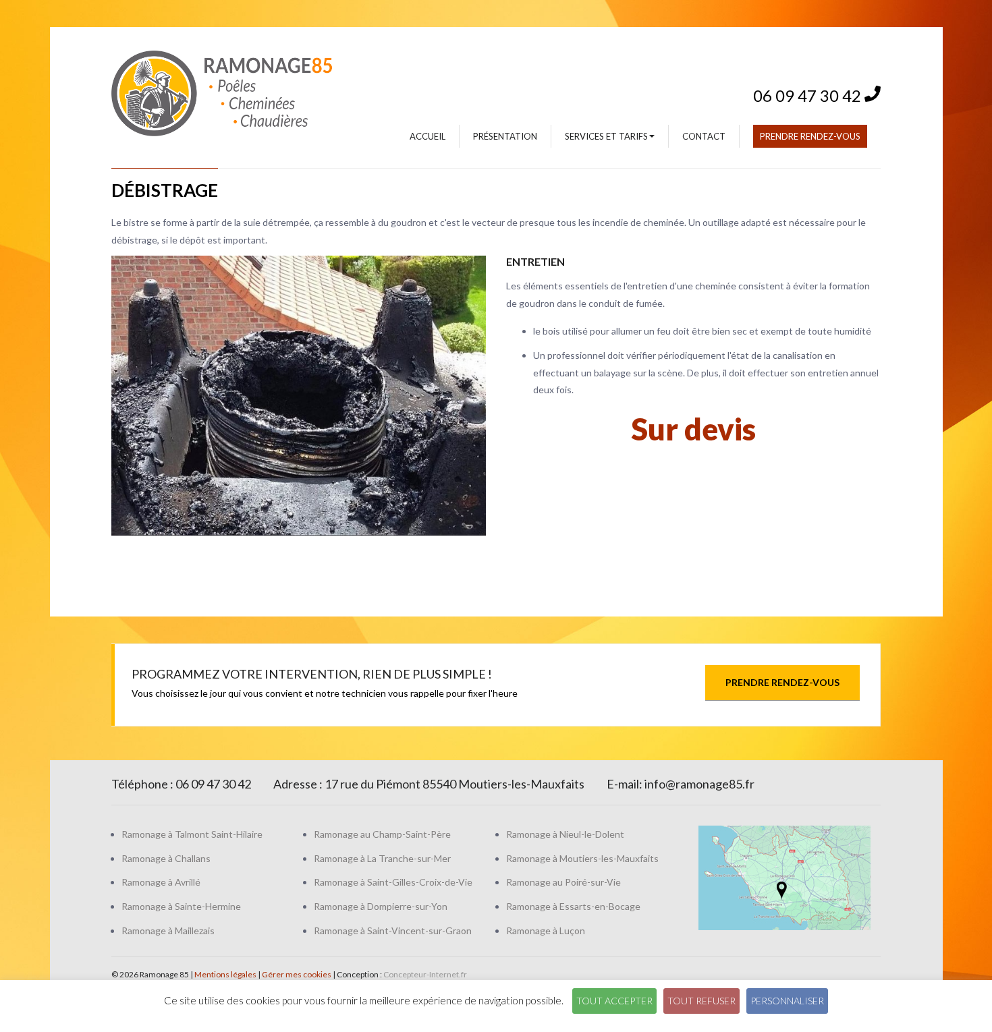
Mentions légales (225, 974)
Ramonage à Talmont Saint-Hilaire (192, 834)
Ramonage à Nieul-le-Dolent (565, 834)
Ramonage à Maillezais (168, 930)
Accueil (427, 137)
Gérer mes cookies (296, 974)
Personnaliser (787, 1000)
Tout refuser (701, 1000)
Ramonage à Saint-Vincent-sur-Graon (393, 930)
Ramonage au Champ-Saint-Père (382, 834)
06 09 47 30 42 (808, 91)
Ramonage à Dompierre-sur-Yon (380, 906)
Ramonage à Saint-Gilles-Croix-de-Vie (393, 882)
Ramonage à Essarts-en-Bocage (573, 906)
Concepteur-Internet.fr (425, 974)
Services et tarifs (606, 137)
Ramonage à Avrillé (160, 882)
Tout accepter (614, 1000)
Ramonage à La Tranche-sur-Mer (382, 858)
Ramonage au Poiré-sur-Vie (563, 882)
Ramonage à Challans (166, 858)
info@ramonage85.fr (699, 783)
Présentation (505, 137)
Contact (703, 137)
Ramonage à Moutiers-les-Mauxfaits (582, 858)
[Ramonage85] (239, 92)
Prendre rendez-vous (810, 136)
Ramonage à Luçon (545, 930)
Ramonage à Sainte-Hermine (181, 906)
